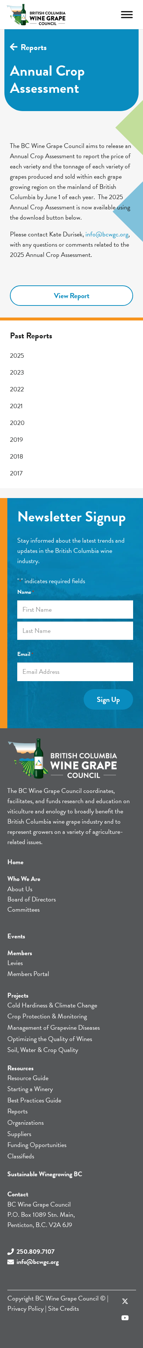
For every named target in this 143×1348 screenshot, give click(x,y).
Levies (15, 963)
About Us (19, 889)
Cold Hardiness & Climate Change (52, 1005)
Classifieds (20, 1156)
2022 (17, 389)
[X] (125, 1301)
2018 (16, 456)
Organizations (25, 1122)
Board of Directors (31, 899)
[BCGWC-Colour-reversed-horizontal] (36, 15)
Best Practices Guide (34, 1100)
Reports (17, 1111)
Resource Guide (27, 1078)
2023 (17, 372)
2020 (17, 423)
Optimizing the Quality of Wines (49, 1039)
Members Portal (28, 974)
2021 (16, 406)
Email (25, 654)
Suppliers (19, 1134)
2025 (17, 355)
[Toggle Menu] (127, 14)
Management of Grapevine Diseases (53, 1027)
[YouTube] (125, 1318)
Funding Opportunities (36, 1145)
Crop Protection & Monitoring (47, 1016)
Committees (23, 909)
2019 (16, 439)
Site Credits (63, 1308)
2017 (16, 473)
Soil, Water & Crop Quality (42, 1050)
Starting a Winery (30, 1089)
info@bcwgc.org (106, 234)
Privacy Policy (25, 1308)
